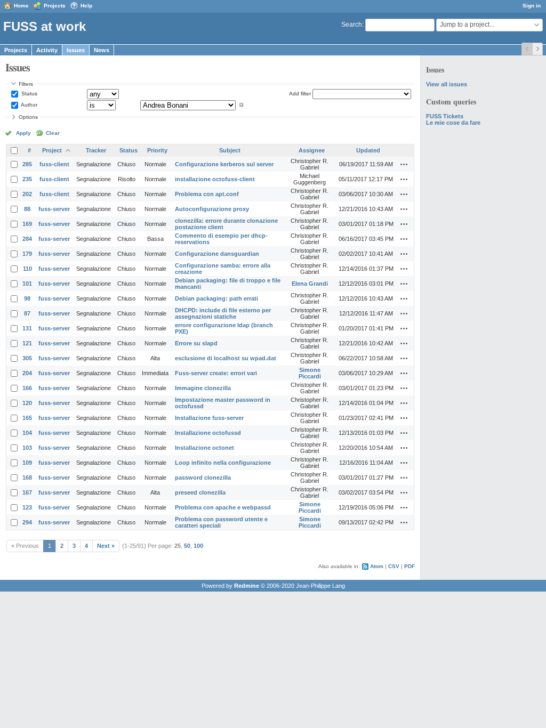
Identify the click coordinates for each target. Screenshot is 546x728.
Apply (23, 133)
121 (27, 343)
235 (27, 179)
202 (27, 194)
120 (27, 403)
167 (27, 492)
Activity (47, 50)
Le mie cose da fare (453, 122)
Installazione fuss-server (209, 418)
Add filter (300, 93)
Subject (229, 150)
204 (27, 373)
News (101, 50)
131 (27, 328)
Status (28, 93)
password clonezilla (203, 477)
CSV (393, 566)
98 (27, 298)
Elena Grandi (310, 283)
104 (27, 433)
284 (27, 239)
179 (27, 253)
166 (27, 388)
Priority (157, 150)
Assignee (312, 150)
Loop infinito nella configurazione (223, 462)
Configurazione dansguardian (217, 253)
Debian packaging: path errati (216, 298)
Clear (53, 133)
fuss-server (54, 209)
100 (198, 546)
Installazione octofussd (208, 433)
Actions (404, 164)
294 (27, 522)
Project (52, 150)
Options (28, 117)
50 (187, 546)
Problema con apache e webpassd (223, 507)
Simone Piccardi (310, 373)
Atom (376, 566)
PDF (409, 566)
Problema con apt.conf (207, 194)
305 (27, 358)
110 (27, 268)
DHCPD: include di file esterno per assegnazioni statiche (223, 313)
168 (27, 477)
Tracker (96, 150)
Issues (76, 50)
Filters (26, 84)
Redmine (246, 586)
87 (27, 313)
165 (27, 418)
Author (28, 105)
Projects (55, 6)
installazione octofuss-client (215, 179)
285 (27, 164)
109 (27, 462)
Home (21, 6)
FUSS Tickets (444, 116)
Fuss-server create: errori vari (216, 373)
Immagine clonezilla (203, 388)
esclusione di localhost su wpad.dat (225, 358)
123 (27, 507)
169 (27, 224)
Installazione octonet (204, 447)
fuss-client (54, 164)
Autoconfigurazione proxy (212, 209)
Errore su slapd (196, 343)
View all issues (446, 84)
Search (351, 24)
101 (27, 283)
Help (86, 6)
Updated (368, 150)
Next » (106, 546)
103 (27, 447)
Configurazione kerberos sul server (224, 164)
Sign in (532, 6)
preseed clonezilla (200, 492)
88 (27, 209)
